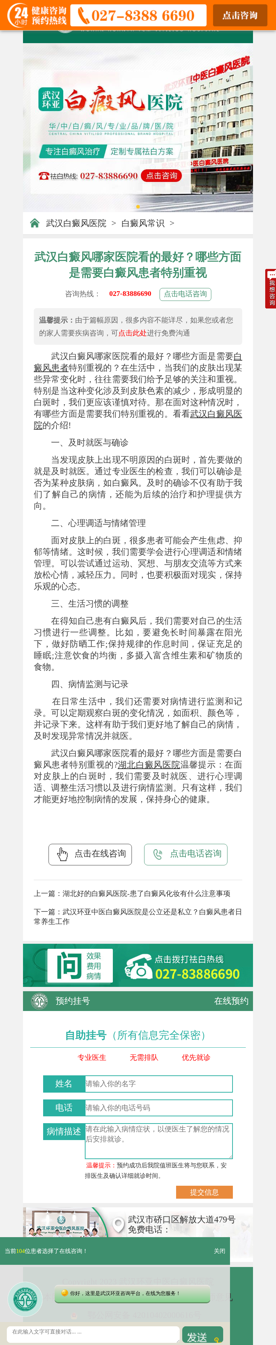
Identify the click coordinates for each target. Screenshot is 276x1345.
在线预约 (231, 1001)
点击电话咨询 (185, 294)
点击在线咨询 (100, 853)
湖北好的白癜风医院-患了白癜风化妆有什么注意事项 (146, 893)
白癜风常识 (143, 223)
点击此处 (132, 333)
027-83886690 (130, 293)
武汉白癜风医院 (76, 223)
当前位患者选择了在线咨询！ (46, 1251)
